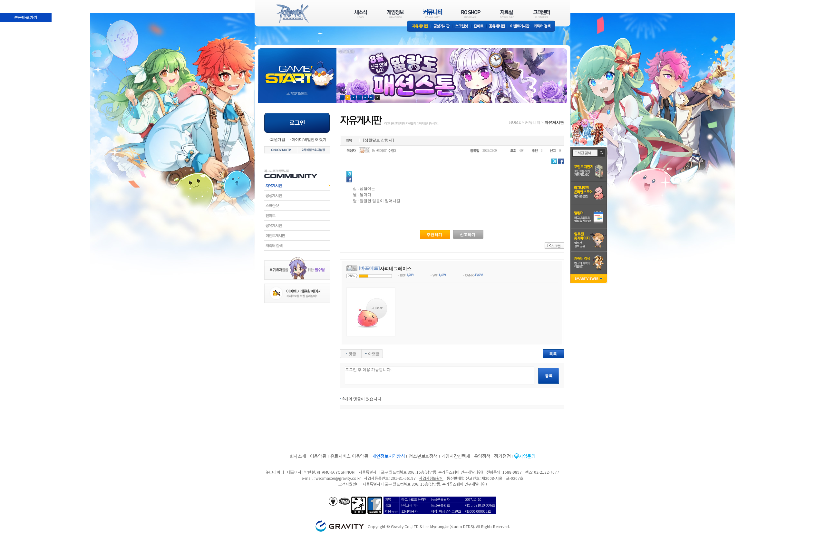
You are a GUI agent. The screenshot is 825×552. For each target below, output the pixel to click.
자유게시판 (419, 27)
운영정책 (482, 456)
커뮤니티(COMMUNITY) (432, 13)
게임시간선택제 (456, 456)
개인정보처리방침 (388, 456)
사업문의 (527, 456)
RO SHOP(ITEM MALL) (471, 13)
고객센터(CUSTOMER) (541, 13)
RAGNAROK (292, 14)
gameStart (297, 69)
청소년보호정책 (423, 456)
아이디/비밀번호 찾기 (309, 139)
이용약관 (318, 456)
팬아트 (478, 27)
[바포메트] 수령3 (384, 150)
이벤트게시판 (520, 27)
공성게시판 (442, 27)
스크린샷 (462, 27)
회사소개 (298, 456)
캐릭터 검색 (544, 27)
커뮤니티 (532, 122)
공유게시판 (497, 27)
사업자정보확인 (431, 478)
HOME (515, 122)
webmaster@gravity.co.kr (338, 478)
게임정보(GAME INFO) (395, 13)
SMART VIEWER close (589, 279)
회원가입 (277, 139)
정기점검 (502, 456)
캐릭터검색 (297, 245)
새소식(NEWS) (360, 13)
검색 (601, 153)
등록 (549, 375)
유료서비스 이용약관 (349, 456)
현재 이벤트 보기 (377, 97)
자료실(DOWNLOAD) (506, 13)
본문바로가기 (11, 3)
